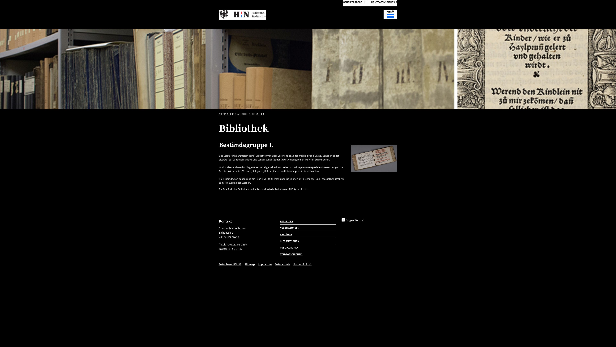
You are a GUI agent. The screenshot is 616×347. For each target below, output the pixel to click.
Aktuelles (286, 221)
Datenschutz (282, 264)
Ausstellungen (289, 227)
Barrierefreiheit (302, 264)
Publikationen (289, 247)
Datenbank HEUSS (285, 189)
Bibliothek (257, 114)
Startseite (241, 114)
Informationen (289, 241)
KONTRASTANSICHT (382, 2)
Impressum (265, 264)
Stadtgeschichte (291, 254)
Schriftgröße (352, 2)
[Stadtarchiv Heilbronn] (242, 15)
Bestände (286, 234)
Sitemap (250, 264)
